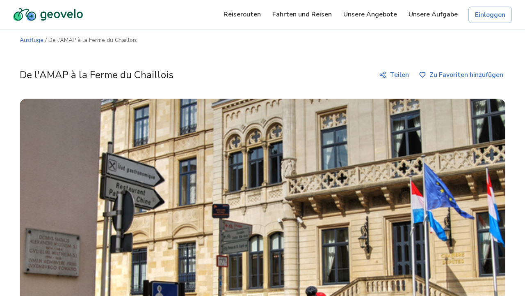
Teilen (399, 74)
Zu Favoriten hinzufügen (466, 74)
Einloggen (490, 14)
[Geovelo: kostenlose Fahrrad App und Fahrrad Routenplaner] (48, 14)
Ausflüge (31, 40)
